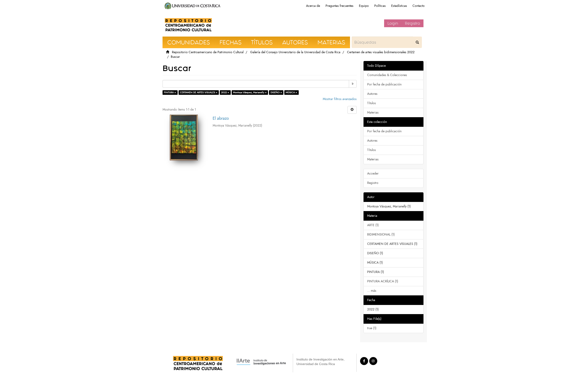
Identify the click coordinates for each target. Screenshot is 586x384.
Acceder (373, 173)
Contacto (418, 6)
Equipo (364, 6)
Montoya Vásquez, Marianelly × (250, 92)
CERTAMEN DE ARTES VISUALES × (198, 92)
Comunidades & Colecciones (387, 75)
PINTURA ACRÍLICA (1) (382, 281)
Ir (353, 84)
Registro (412, 23)
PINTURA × (170, 92)
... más (371, 291)
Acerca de (313, 6)
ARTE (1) (373, 225)
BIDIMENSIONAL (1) (381, 234)
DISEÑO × (276, 92)
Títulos (371, 103)
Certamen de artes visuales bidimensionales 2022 (381, 52)
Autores (372, 94)
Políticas (380, 6)
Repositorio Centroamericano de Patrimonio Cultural (208, 52)
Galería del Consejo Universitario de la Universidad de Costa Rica (295, 52)
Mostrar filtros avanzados (340, 99)
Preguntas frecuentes (339, 6)
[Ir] (417, 42)
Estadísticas (399, 6)
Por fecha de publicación (384, 84)
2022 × (225, 92)
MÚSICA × (291, 92)
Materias (373, 112)
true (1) (371, 328)
